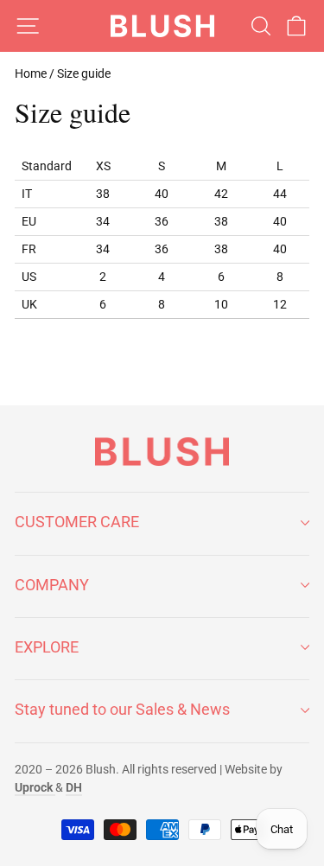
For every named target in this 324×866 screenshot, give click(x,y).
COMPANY (52, 585)
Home (31, 73)
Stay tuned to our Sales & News (122, 709)
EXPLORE (47, 647)
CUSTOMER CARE (77, 522)
